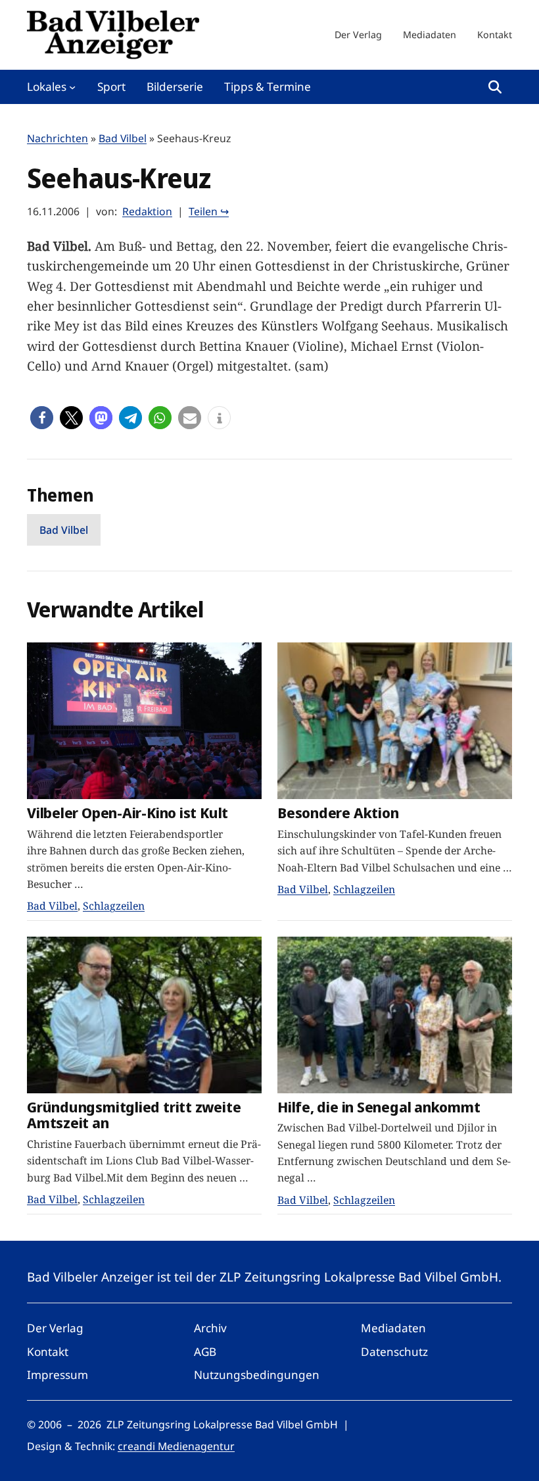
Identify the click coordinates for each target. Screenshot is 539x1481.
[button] (41, 417)
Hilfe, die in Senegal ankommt (378, 1107)
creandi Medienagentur (176, 1446)
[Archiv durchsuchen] (495, 87)
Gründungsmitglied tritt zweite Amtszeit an (134, 1115)
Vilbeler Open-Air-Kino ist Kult (127, 812)
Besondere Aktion (337, 812)
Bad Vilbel (123, 138)
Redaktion (147, 211)
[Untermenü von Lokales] (72, 87)
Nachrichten (57, 138)
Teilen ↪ (209, 211)
